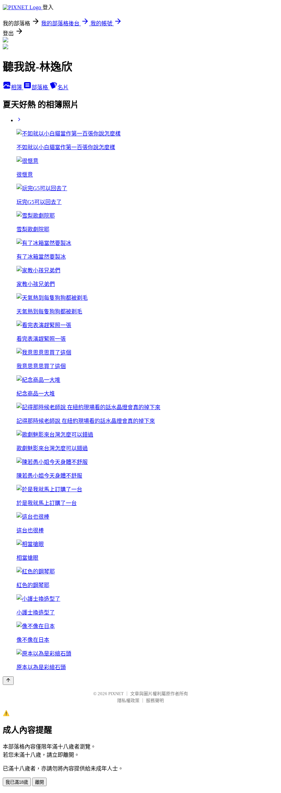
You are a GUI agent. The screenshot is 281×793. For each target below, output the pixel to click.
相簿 (17, 87)
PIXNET (116, 693)
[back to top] (8, 680)
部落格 (40, 87)
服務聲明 (155, 700)
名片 (63, 87)
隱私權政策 (128, 700)
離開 (39, 782)
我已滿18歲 (16, 782)
